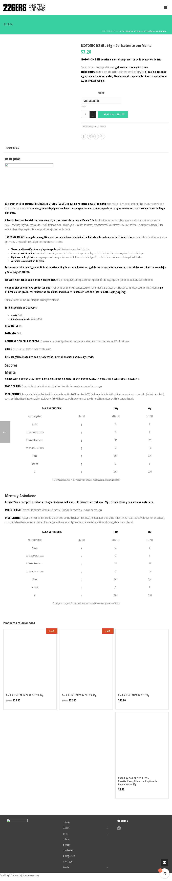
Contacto (68, 861)
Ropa (65, 833)
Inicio (67, 822)
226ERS (66, 828)
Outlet (67, 844)
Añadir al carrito (114, 114)
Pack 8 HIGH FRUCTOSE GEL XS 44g (25, 695)
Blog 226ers (70, 855)
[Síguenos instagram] (119, 828)
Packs (67, 839)
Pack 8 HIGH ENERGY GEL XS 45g (79, 695)
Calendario (69, 850)
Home (104, 31)
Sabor (101, 93)
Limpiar (83, 106)
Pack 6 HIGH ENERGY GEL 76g (133, 695)
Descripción (12, 148)
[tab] (12, 148)
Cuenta (66, 867)
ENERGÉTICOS (114, 31)
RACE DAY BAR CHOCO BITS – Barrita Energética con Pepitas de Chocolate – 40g (138, 781)
